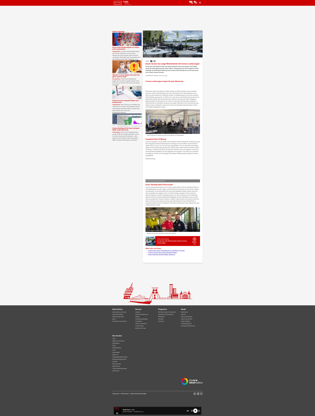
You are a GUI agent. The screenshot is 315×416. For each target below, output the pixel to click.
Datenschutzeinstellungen (138, 393)
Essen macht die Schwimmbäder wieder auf (161, 254)
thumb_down (192, 411)
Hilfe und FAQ (116, 364)
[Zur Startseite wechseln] (118, 3)
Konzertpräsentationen (188, 326)
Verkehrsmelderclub (141, 314)
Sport (114, 319)
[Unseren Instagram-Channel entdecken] (201, 393)
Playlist (183, 314)
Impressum (115, 371)
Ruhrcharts (184, 312)
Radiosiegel (116, 352)
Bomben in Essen (140, 328)
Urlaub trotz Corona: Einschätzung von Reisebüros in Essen (166, 250)
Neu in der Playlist (186, 316)
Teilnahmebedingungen (119, 368)
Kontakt (114, 361)
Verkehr (137, 312)
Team (114, 338)
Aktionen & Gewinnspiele (165, 314)
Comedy (160, 319)
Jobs (113, 350)
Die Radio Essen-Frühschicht (167, 312)
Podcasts (161, 321)
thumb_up (199, 411)
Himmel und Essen (141, 323)
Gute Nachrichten (117, 314)
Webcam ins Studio (118, 341)
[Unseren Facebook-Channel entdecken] (198, 393)
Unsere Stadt (139, 326)
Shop (114, 345)
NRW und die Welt (118, 316)
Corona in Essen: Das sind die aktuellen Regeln (162, 252)
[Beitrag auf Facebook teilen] (151, 61)
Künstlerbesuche (186, 323)
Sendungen (115, 343)
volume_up (188, 411)
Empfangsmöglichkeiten (119, 357)
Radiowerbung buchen (119, 359)
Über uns (115, 354)
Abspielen (194, 241)
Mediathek (161, 316)
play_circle (195, 410)
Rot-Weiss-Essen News (119, 321)
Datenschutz (116, 366)
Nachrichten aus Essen (119, 312)
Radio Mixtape (185, 321)
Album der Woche (186, 319)
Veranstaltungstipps (141, 319)
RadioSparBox (116, 348)
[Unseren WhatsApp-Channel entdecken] (194, 393)
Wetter (137, 316)
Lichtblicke (138, 321)
